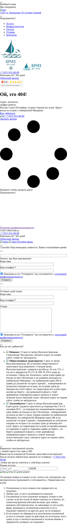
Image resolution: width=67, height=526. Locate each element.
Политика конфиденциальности (17, 227)
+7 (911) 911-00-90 (9, 72)
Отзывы (10, 32)
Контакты (11, 35)
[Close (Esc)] (1, 245)
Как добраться (7, 113)
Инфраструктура (15, 26)
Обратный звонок (9, 78)
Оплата (10, 29)
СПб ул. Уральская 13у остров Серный (20, 12)
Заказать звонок (8, 119)
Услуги (10, 23)
